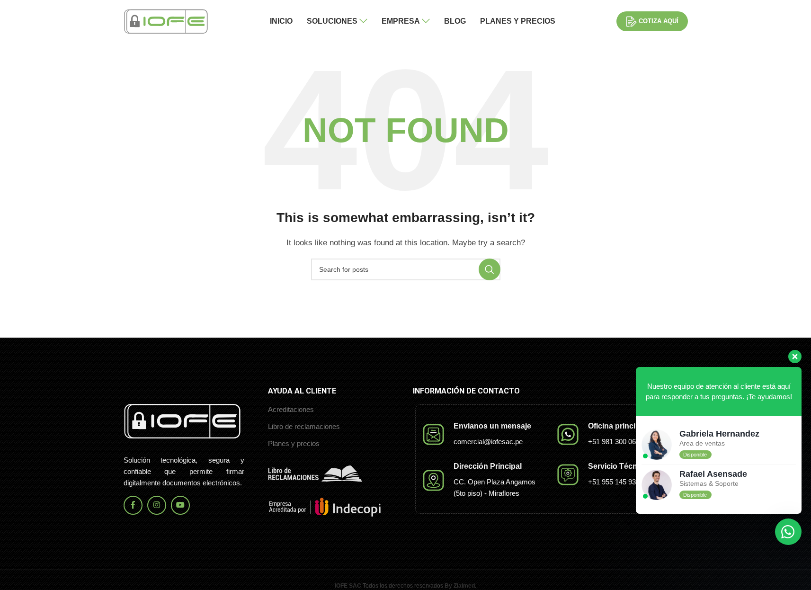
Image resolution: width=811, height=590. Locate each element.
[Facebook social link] (133, 505)
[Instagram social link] (156, 505)
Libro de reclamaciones (304, 426)
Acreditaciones (291, 409)
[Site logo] (166, 21)
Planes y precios (294, 443)
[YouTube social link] (180, 505)
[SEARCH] (489, 269)
